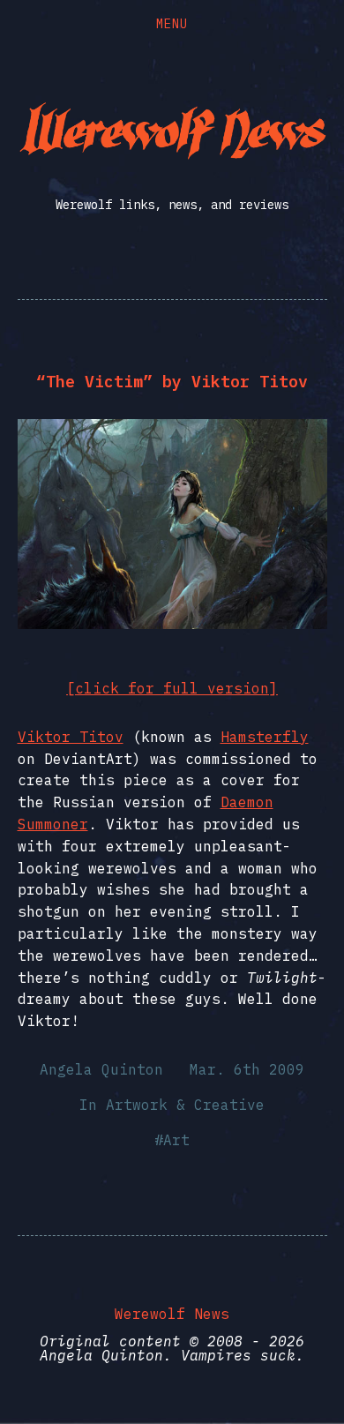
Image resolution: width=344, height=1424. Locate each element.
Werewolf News (172, 1314)
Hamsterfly (265, 737)
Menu (172, 24)
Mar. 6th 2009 (247, 1069)
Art (176, 1140)
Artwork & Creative (185, 1104)
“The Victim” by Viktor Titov (172, 381)
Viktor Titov (70, 737)
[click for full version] (172, 688)
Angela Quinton (101, 1069)
